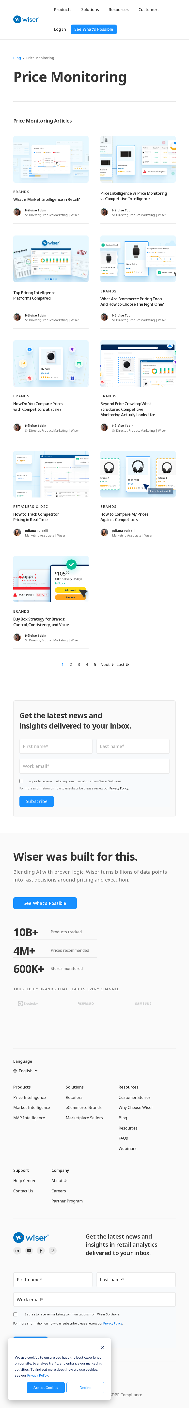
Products (62, 9)
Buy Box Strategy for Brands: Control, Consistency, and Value (41, 621)
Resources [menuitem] (129, 1087)
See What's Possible (93, 29)
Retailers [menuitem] (74, 1097)
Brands (21, 191)
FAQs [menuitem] (123, 1138)
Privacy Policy (37, 1375)
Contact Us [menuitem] (23, 1191)
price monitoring (40, 57)
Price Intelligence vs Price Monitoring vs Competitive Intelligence (133, 196)
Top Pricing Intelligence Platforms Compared (34, 295)
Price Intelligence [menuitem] (29, 1097)
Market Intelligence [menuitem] (31, 1107)
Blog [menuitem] (123, 1117)
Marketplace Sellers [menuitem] (84, 1117)
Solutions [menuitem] (75, 1087)
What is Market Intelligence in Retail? (46, 199)
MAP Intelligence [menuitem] (29, 1117)
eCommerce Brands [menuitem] (84, 1107)
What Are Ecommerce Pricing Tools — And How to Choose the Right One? (133, 301)
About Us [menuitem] (59, 1180)
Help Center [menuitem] (24, 1180)
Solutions (90, 9)
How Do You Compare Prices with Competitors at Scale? (38, 406)
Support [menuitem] (21, 1170)
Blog (17, 57)
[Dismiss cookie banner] (102, 1348)
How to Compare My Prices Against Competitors (124, 516)
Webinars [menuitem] (128, 1148)
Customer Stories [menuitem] (135, 1097)
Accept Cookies (45, 1387)
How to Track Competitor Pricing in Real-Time (36, 516)
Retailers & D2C (30, 506)
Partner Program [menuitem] (67, 1201)
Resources (119, 9)
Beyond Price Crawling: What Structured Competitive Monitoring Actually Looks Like (127, 409)
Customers (149, 9)
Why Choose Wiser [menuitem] (136, 1107)
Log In (60, 29)
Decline (85, 1387)
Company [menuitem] (60, 1170)
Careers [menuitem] (58, 1191)
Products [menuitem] (22, 1087)
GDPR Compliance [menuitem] (125, 1394)
